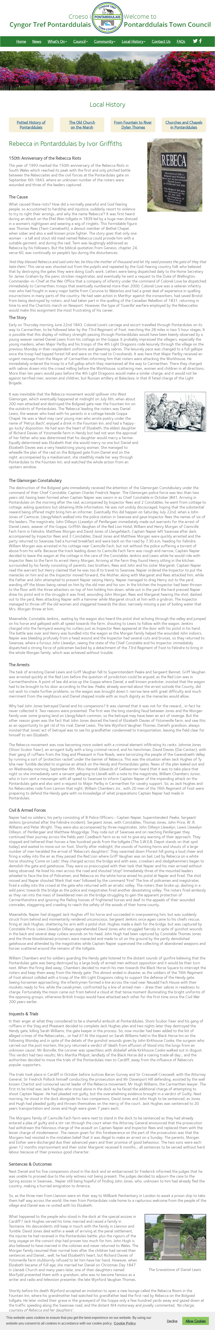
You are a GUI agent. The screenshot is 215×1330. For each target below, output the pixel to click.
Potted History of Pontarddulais (31, 125)
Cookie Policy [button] (125, 1323)
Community (103, 41)
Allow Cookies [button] (196, 1321)
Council (79, 41)
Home (21, 41)
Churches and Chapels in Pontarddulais (183, 125)
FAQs (181, 41)
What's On (56, 41)
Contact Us (161, 41)
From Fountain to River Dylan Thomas (133, 125)
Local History (132, 41)
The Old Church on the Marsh (82, 125)
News (36, 41)
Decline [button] (172, 1321)
